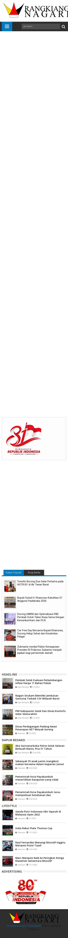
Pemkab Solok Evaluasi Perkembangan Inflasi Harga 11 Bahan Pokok (38, 681)
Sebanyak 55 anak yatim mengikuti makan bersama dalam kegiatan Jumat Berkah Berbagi (39, 764)
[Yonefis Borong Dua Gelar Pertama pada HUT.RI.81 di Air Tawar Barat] (10, 586)
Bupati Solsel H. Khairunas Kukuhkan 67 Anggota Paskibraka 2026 (39, 599)
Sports (46, 336)
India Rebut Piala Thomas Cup (33, 828)
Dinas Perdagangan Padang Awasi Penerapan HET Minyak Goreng (36, 728)
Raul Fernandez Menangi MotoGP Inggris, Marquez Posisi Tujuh (40, 844)
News (38, 336)
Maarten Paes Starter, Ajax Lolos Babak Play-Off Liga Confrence (34, 392)
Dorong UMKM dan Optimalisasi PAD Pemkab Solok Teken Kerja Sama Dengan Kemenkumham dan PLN (40, 617)
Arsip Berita (34, 572)
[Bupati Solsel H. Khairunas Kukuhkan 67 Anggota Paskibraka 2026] (10, 602)
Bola (15, 336)
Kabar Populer (13, 572)
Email (35, 60)
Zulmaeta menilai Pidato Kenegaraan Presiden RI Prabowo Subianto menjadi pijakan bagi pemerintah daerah (39, 649)
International (26, 336)
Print (22, 60)
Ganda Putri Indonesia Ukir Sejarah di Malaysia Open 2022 (38, 813)
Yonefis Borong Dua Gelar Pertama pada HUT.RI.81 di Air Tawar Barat (40, 583)
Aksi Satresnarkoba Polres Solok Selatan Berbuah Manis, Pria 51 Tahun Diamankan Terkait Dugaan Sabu (40, 748)
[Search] (63, 26)
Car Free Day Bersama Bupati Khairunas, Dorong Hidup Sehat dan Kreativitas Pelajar (40, 633)
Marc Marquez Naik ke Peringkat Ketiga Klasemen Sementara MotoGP (39, 859)
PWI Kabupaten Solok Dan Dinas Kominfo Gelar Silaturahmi (40, 712)
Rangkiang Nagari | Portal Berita (24, 925)
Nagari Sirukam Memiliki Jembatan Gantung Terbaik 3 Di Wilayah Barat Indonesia (37, 698)
